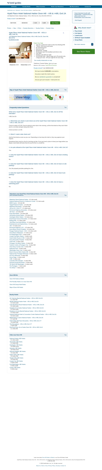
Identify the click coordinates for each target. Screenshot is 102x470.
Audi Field (12, 241)
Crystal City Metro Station (16, 236)
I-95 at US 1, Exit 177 (15, 208)
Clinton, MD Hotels (15, 367)
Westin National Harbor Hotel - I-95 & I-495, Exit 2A (24, 301)
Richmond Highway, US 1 (16, 227)
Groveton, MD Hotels (15, 348)
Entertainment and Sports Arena (18, 224)
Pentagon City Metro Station (17, 243)
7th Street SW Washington (16, 264)
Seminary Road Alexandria (17, 262)
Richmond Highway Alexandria (18, 210)
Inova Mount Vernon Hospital (17, 229)
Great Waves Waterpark (16, 232)
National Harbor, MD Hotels (17, 338)
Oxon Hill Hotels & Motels (26, 10)
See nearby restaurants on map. (43, 60)
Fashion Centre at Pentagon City (18, 245)
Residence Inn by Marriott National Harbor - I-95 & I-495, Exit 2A (28, 311)
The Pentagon (13, 266)
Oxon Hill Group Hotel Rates (18, 284)
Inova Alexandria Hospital (16, 239)
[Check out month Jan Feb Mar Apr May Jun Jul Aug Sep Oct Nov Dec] (23, 20)
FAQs (19, 28)
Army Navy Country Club (16, 246)
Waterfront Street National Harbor (18, 199)
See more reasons (79, 44)
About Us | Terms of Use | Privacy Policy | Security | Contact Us (51, 465)
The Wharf (12, 267)
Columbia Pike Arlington (16, 260)
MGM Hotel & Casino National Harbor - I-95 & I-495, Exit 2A (26, 317)
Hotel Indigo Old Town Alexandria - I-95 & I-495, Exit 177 (25, 321)
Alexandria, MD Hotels (16, 342)
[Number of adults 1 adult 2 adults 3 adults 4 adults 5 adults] (45, 22)
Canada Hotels (26, 6)
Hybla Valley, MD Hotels (16, 354)
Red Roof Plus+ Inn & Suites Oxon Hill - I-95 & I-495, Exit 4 (26, 327)
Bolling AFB (12, 220)
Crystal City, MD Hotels (16, 361)
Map (14, 28)
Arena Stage (13, 257)
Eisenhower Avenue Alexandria (18, 218)
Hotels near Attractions (57, 6)
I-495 (10, 259)
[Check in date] (15, 23)
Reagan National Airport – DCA (18, 231)
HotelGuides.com (11, 10)
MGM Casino (13, 203)
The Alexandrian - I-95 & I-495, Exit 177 (21, 324)
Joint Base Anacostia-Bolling (17, 222)
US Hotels (14, 6)
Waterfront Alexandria (15, 206)
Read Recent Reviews (51, 65)
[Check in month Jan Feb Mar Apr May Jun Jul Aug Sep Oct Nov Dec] (12, 20)
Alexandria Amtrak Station (16, 215)
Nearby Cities (50, 28)
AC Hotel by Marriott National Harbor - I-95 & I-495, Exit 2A (26, 298)
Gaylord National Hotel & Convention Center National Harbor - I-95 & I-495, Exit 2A (33, 314)
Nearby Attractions (28, 28)
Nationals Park (13, 248)
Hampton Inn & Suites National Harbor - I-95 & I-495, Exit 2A (27, 308)
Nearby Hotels (40, 28)
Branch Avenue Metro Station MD (18, 252)
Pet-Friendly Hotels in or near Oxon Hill (21, 281)
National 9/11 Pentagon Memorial (18, 253)
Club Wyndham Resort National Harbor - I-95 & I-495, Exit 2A (27, 304)
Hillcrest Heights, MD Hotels (18, 351)
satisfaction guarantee (45, 77)
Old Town (12, 211)
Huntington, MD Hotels (16, 345)
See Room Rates (83, 51)
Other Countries (40, 6)
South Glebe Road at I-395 (17, 238)
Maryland (18, 10)
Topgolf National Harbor (16, 204)
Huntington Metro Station (16, 217)
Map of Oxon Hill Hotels (16, 287)
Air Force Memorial (14, 255)
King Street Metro (14, 213)
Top (65, 89)
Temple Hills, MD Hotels (16, 358)
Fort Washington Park (15, 234)
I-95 (10, 225)
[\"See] (92, 44)
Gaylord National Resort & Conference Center (22, 201)
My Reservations (74, 6)
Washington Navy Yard (15, 250)
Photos (9, 28)
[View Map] (36, 99)
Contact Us (88, 6)
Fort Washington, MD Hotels (18, 364)
